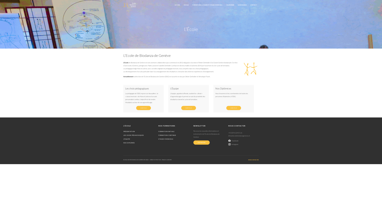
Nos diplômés (129, 143)
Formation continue (167, 135)
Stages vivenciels (165, 139)
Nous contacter (253, 159)
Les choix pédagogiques (133, 135)
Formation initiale (166, 131)
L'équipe (126, 139)
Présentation (129, 131)
